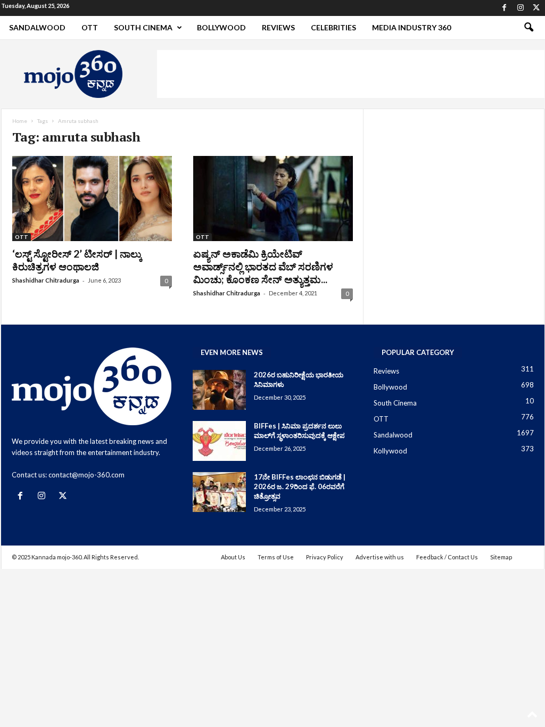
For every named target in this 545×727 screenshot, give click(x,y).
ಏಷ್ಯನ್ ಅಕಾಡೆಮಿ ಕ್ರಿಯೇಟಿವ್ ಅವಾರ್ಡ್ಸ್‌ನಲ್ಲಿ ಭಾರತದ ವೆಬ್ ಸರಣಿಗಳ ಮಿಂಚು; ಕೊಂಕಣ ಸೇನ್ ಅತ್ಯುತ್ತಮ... (263, 266)
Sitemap (501, 556)
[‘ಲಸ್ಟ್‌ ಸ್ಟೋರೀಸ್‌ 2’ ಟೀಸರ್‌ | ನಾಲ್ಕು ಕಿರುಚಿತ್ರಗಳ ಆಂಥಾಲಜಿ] (92, 198)
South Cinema (143, 27)
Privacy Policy (324, 556)
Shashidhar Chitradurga (45, 280)
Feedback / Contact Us (447, 556)
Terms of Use (276, 556)
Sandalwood (37, 27)
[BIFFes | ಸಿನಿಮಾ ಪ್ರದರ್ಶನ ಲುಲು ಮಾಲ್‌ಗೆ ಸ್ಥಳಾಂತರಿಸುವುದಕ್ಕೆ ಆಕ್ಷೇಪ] (219, 441)
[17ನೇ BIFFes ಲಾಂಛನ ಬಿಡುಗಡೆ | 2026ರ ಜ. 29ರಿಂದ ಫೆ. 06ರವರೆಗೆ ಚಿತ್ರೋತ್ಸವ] (219, 492)
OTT (89, 27)
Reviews (278, 27)
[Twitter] (536, 8)
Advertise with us (380, 556)
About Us (233, 556)
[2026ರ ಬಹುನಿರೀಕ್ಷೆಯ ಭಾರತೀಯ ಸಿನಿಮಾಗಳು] (219, 390)
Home (19, 121)
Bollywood (221, 27)
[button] (528, 27)
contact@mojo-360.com (86, 474)
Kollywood (390, 451)
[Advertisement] (350, 74)
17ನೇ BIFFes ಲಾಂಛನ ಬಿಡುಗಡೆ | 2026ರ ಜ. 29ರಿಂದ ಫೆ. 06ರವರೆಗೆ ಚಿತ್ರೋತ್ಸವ (299, 486)
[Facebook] (504, 8)
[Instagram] (520, 8)
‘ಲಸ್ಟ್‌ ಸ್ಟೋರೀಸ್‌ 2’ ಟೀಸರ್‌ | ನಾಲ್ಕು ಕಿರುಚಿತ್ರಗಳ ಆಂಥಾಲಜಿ (77, 259)
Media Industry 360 (411, 27)
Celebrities (333, 27)
